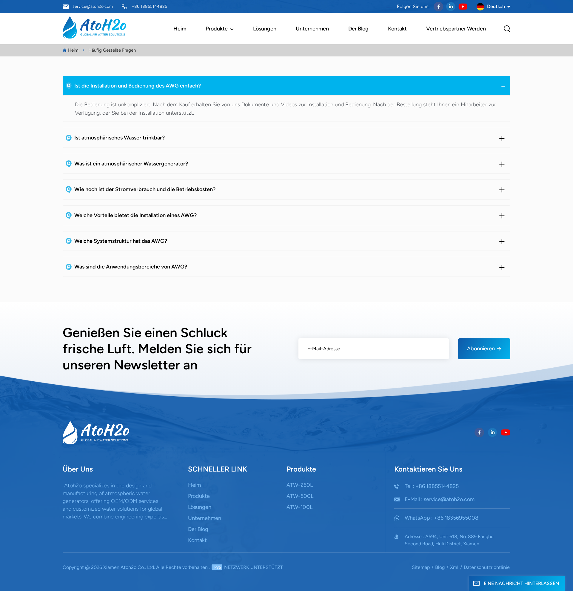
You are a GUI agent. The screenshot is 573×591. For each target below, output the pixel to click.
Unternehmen (312, 28)
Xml (454, 567)
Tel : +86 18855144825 (432, 486)
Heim (179, 28)
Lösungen (264, 28)
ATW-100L (299, 507)
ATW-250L (299, 485)
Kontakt (397, 28)
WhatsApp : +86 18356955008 (441, 518)
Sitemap (421, 567)
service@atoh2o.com (93, 6)
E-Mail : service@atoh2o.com (440, 499)
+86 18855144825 (149, 6)
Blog (440, 567)
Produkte (217, 28)
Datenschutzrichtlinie (487, 567)
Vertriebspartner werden (456, 28)
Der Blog (358, 28)
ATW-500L (299, 496)
